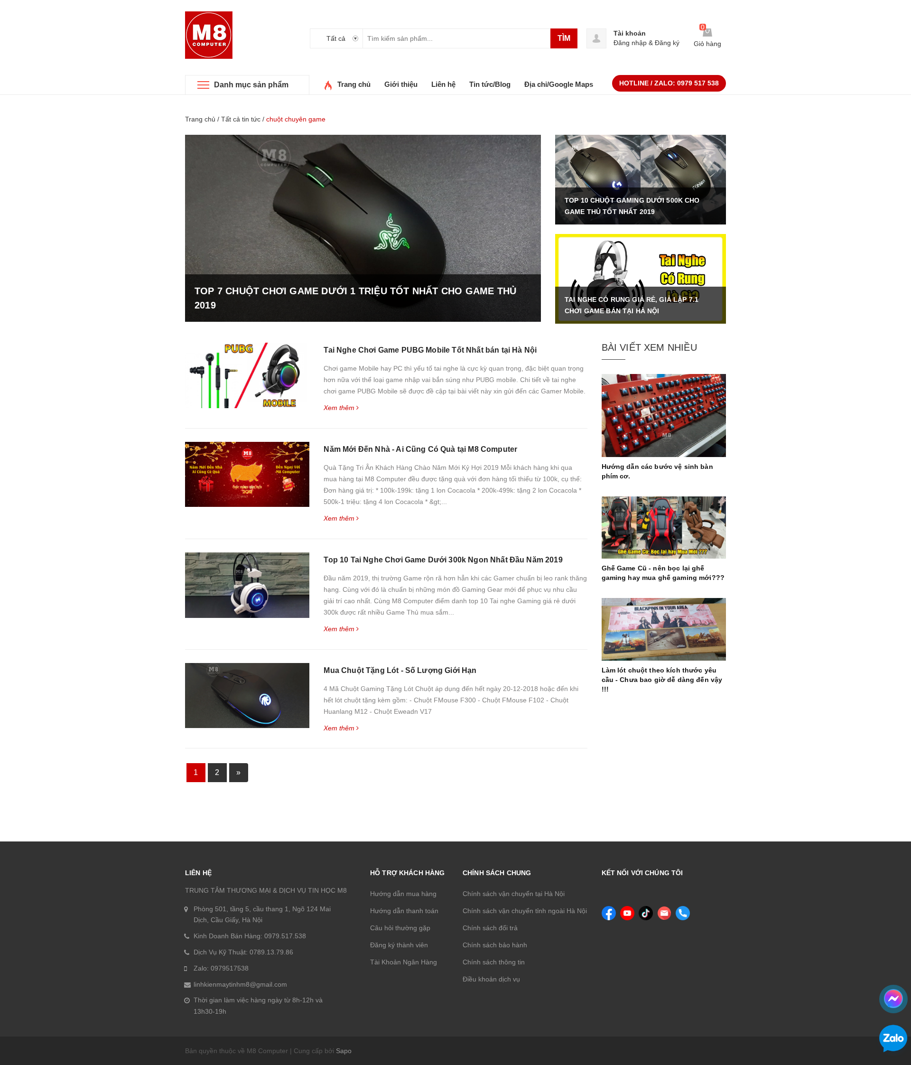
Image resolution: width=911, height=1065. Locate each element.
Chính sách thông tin (494, 962)
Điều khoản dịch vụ (491, 979)
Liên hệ (443, 84)
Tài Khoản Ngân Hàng (403, 962)
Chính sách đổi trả (490, 928)
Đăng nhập (630, 43)
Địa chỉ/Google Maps (558, 84)
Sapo (344, 1051)
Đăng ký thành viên (399, 945)
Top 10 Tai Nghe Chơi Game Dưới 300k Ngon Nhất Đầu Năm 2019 (443, 560)
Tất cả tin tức (240, 119)
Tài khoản (630, 33)
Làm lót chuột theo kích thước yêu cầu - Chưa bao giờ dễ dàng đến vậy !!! (662, 679)
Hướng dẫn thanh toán (404, 911)
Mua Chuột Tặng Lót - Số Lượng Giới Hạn (400, 670)
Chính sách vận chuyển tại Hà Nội (514, 893)
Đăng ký (667, 43)
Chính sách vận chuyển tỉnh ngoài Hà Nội (525, 911)
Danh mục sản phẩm (251, 85)
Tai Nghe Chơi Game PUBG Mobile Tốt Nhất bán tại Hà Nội (430, 350)
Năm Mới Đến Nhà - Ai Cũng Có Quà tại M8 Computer (420, 449)
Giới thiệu (401, 84)
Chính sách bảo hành (495, 945)
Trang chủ (354, 84)
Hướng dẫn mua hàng (403, 893)
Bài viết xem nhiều (649, 347)
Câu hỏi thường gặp (400, 928)
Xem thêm (340, 407)
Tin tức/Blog (490, 84)
